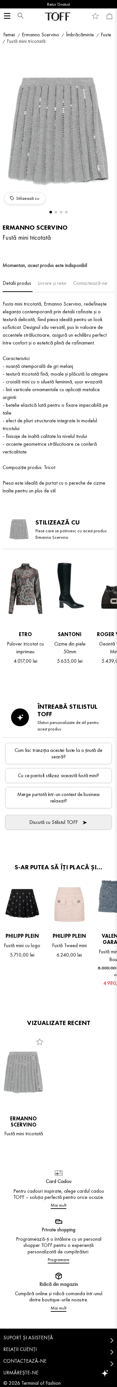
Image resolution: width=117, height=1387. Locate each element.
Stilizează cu (27, 198)
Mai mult (58, 1205)
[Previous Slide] (7, 4)
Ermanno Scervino (40, 34)
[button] (19, 16)
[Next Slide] (109, 4)
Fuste (106, 34)
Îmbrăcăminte (80, 34)
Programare (58, 1259)
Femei (9, 34)
